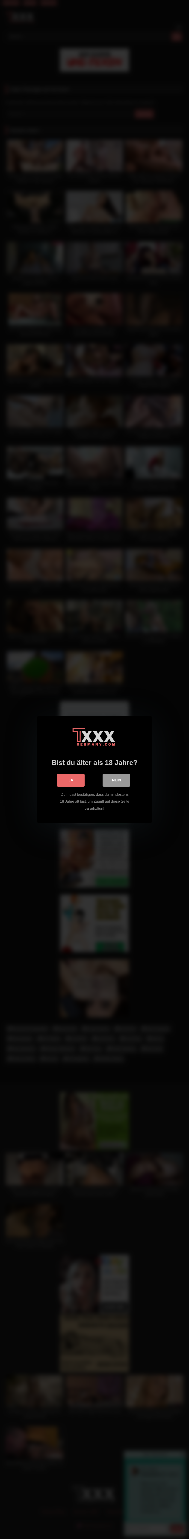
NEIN (116, 780)
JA (70, 780)
